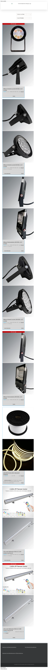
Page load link (3, 667)
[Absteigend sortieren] (30, 14)
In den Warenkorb (7, 173)
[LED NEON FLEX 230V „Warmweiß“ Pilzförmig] (13, 439)
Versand (22, 91)
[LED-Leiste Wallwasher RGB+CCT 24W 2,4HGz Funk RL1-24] (13, 518)
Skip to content (3, 1)
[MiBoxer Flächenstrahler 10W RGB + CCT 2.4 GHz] (13, 208)
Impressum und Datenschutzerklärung (9, 647)
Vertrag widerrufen (3, 668)
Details (14, 96)
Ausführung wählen (7, 480)
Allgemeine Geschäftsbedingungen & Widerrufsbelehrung (12, 653)
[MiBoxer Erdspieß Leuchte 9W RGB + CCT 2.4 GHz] (13, 131)
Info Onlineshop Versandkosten (30, 647)
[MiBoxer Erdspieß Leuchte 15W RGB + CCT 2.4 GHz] (13, 286)
